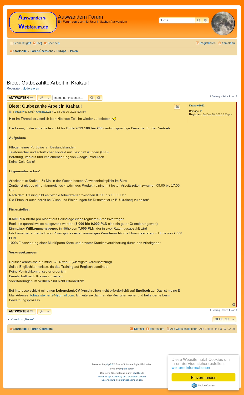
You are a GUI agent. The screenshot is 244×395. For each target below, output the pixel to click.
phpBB (109, 364)
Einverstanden (203, 377)
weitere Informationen (191, 367)
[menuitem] (37, 43)
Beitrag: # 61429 (22, 111)
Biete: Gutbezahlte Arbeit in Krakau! (48, 83)
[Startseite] (33, 22)
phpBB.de (138, 373)
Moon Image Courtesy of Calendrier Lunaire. (122, 376)
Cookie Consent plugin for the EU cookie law (203, 385)
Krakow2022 (196, 105)
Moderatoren (30, 88)
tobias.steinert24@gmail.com (52, 295)
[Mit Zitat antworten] (177, 107)
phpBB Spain (126, 368)
